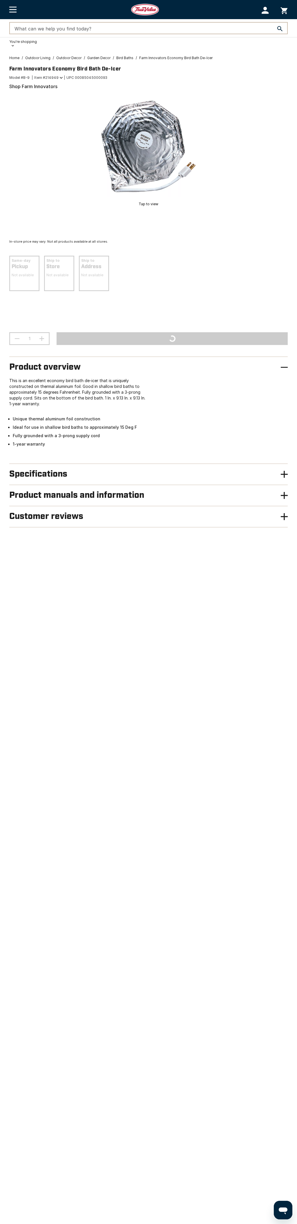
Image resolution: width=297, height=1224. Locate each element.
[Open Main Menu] (13, 9)
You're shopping (23, 41)
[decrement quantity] (17, 339)
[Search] (279, 28)
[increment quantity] (41, 339)
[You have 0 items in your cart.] (284, 9)
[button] (265, 10)
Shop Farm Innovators (33, 86)
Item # (46, 77)
